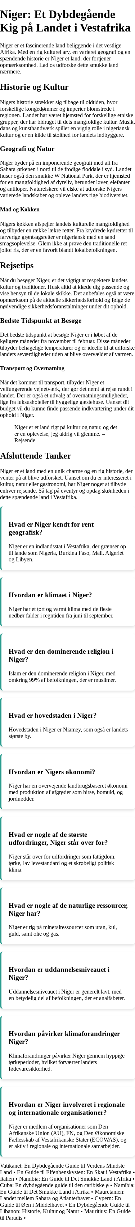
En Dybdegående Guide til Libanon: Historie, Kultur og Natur (65, 1208)
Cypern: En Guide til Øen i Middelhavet (60, 1201)
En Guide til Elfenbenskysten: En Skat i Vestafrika (74, 1172)
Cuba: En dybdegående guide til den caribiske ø (54, 1185)
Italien (7, 1179)
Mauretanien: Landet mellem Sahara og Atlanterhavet (62, 1195)
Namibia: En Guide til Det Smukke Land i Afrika (75, 1179)
